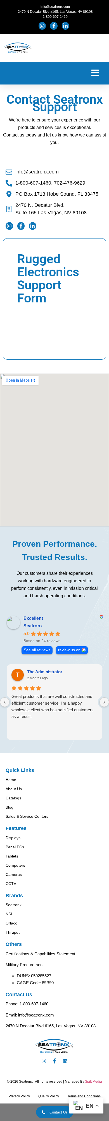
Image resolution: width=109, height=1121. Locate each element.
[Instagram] (43, 1060)
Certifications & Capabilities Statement (40, 953)
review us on (69, 650)
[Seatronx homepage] (18, 47)
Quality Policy (48, 1096)
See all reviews (37, 650)
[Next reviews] (104, 702)
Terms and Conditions (84, 1096)
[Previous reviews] (5, 702)
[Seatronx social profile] (43, 26)
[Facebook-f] (54, 1060)
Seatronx (33, 625)
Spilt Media (93, 1081)
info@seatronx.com (36, 1015)
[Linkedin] (65, 1060)
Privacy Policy (19, 1096)
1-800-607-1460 (34, 1003)
